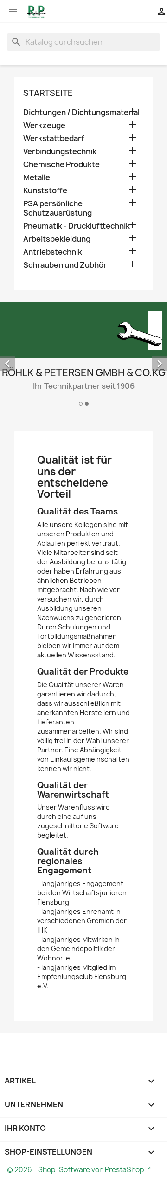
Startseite (48, 93)
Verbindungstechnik (59, 151)
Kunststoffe (45, 191)
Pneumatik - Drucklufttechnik (76, 226)
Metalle (36, 178)
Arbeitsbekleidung (56, 239)
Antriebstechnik (52, 252)
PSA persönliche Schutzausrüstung (57, 208)
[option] (83, 355)
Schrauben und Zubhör (65, 265)
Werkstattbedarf (53, 138)
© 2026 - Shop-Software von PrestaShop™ (79, 1170)
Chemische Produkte (61, 164)
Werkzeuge (44, 125)
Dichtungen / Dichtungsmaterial (81, 112)
